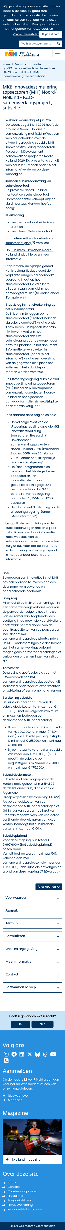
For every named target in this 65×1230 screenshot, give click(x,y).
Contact (14, 1187)
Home (6, 64)
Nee (42, 1024)
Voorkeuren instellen (26, 34)
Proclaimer (16, 1196)
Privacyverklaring (20, 1205)
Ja (20, 1024)
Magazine (15, 1100)
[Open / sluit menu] (57, 53)
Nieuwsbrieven (19, 1096)
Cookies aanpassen (22, 1191)
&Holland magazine (25, 1159)
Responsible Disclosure (25, 1209)
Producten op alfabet (28, 64)
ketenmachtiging (20, 243)
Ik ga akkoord (51, 34)
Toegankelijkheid (20, 1200)
